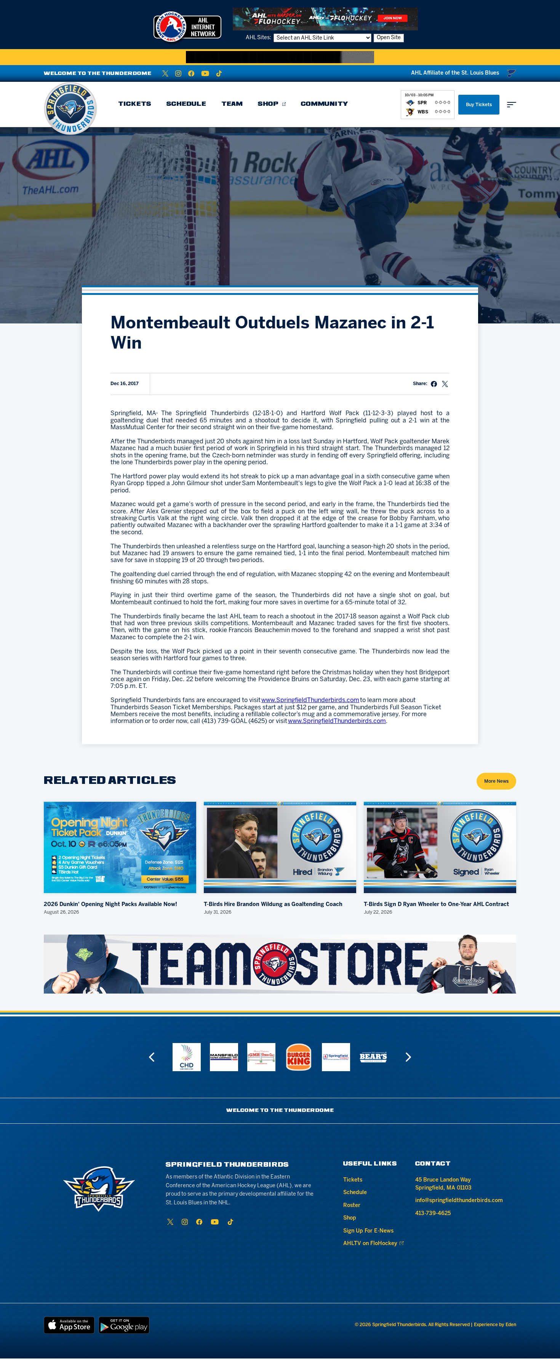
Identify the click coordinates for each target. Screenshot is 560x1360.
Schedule (186, 104)
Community (324, 104)
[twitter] (165, 73)
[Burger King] (261, 1057)
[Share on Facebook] (433, 384)
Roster (351, 1205)
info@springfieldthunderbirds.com (459, 1200)
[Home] (70, 108)
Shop (268, 104)
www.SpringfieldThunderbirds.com (310, 700)
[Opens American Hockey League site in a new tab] (187, 27)
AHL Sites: (259, 37)
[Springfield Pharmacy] (299, 1057)
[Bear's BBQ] (336, 1057)
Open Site (389, 37)
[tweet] (445, 384)
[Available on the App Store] (69, 1325)
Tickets (134, 104)
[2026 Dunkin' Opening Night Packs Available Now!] (120, 847)
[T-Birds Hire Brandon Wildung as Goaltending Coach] (280, 847)
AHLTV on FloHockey (370, 1243)
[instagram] (178, 73)
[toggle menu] (511, 104)
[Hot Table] (373, 1057)
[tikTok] (219, 73)
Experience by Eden (495, 1325)
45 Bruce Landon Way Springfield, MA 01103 (443, 1184)
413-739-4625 (433, 1213)
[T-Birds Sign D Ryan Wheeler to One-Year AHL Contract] (440, 847)
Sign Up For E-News (368, 1231)
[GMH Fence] (224, 1057)
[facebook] (191, 73)
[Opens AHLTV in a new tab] (325, 19)
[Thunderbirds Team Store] (280, 964)
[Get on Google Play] (124, 1325)
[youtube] (205, 73)
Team (232, 104)
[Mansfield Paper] (187, 1057)
